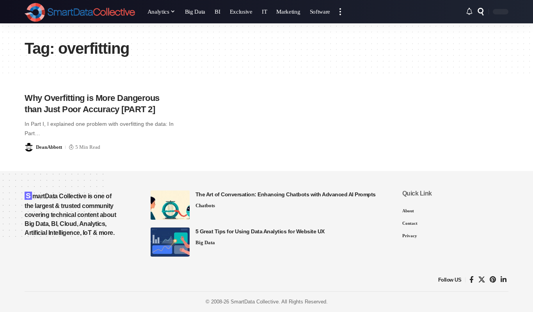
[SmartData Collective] (80, 11)
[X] (481, 280)
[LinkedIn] (503, 280)
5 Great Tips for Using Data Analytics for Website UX (260, 231)
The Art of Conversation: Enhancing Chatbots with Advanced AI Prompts (285, 194)
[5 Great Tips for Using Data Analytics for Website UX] (170, 242)
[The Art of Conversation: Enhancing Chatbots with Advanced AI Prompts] (170, 205)
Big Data (205, 242)
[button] (340, 11)
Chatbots (205, 205)
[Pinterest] (493, 280)
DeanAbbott (49, 147)
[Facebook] (471, 280)
